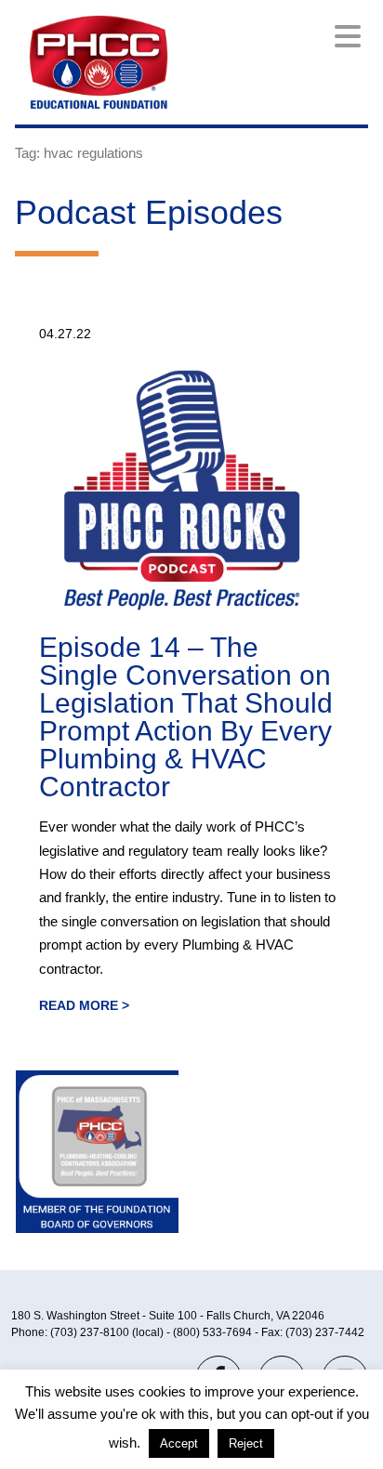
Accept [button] (179, 1443)
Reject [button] (246, 1443)
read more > (84, 1005)
